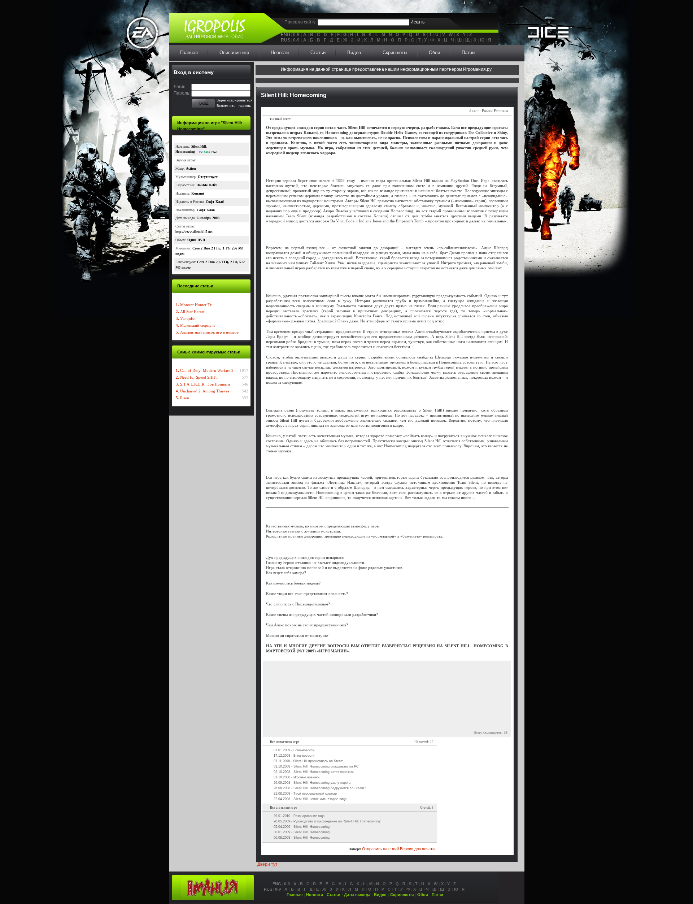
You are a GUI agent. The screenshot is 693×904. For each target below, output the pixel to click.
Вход (203, 103)
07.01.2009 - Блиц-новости (294, 750)
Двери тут (267, 864)
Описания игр (234, 52)
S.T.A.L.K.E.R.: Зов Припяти (203, 384)
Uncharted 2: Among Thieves (202, 391)
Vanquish (186, 318)
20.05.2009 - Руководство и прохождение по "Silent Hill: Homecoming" (327, 821)
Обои (434, 52)
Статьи (318, 52)
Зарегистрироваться (234, 100)
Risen (182, 398)
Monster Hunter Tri (194, 305)
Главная (189, 52)
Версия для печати (417, 849)
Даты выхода (357, 894)
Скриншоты (395, 52)
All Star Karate (190, 311)
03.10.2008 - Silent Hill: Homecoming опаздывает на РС (316, 766)
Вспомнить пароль (234, 106)
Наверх (355, 849)
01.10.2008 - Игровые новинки (296, 777)
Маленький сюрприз (195, 325)
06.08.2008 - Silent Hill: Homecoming (302, 837)
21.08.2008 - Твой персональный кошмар (305, 793)
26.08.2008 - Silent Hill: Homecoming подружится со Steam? (320, 788)
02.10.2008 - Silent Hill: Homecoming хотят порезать (314, 772)
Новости (280, 52)
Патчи (468, 52)
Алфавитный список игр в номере (207, 332)
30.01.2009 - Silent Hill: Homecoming (302, 832)
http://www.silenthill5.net (194, 232)
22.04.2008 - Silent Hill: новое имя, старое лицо (310, 799)
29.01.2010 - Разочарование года (299, 816)
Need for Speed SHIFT (197, 377)
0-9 (296, 34)
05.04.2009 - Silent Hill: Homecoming (302, 827)
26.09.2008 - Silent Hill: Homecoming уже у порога (312, 783)
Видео (354, 52)
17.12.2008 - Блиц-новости (294, 755)
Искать (417, 22)
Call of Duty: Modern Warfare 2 (205, 370)
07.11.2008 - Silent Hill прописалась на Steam (309, 761)
